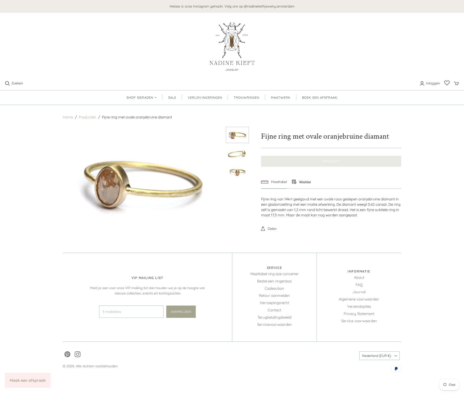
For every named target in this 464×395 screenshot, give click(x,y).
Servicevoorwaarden (274, 324)
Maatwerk (280, 97)
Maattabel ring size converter (274, 274)
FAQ (359, 284)
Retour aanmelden (274, 295)
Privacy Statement (359, 313)
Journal (359, 292)
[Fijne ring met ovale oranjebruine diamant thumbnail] (237, 135)
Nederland (376, 356)
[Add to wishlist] (294, 182)
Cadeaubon (274, 288)
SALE (172, 97)
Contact (274, 310)
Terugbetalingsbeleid (274, 317)
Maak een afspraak (28, 380)
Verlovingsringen (205, 97)
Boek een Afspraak (320, 97)
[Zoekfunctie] (7, 83)
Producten (87, 117)
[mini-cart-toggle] (456, 83)
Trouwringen (246, 97)
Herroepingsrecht (274, 302)
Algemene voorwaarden (359, 299)
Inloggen (433, 83)
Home (68, 117)
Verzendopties (359, 306)
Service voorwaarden (359, 321)
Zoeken (17, 83)
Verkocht (331, 161)
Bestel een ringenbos (274, 281)
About (359, 277)
